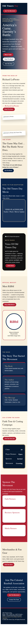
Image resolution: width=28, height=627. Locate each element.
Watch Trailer (8, 54)
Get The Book (8, 170)
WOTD (19, 617)
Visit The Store (9, 564)
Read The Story (9, 109)
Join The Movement (10, 11)
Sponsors (4, 618)
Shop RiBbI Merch (10, 304)
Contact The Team (14, 599)
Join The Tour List (9, 438)
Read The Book (9, 59)
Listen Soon (10, 265)
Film (12, 617)
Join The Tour (8, 63)
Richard (4, 617)
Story (8, 617)
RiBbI (15, 617)
